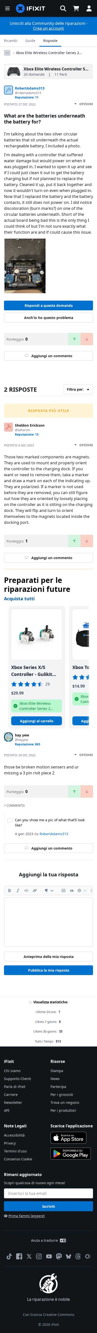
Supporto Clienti (17, 1078)
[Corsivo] (18, 890)
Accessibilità (14, 1135)
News (55, 1078)
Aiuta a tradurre (44, 1240)
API (6, 1110)
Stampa (56, 1070)
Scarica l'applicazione (71, 1126)
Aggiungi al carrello (36, 721)
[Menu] (7, 8)
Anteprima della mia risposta (49, 956)
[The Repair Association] (88, 1256)
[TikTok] (9, 1256)
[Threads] (78, 1256)
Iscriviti (48, 1206)
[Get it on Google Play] (70, 1154)
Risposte (50, 40)
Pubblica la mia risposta (48, 970)
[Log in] (89, 8)
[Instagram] (39, 1256)
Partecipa (58, 1086)
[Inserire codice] (26, 890)
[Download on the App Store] (68, 1138)
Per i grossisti (61, 1094)
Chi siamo (12, 1070)
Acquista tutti (19, 599)
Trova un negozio (64, 1102)
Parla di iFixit (14, 1086)
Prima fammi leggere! (26, 1215)
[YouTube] (49, 1256)
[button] (63, 8)
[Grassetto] (9, 890)
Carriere (11, 1094)
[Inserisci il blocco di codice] (63, 890)
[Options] (7, 53)
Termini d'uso (15, 1151)
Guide (30, 40)
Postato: (20, 104)
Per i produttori (63, 1110)
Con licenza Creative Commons (48, 1314)
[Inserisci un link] (35, 890)
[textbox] (48, 922)
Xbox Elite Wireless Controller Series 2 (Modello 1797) (47, 52)
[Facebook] (19, 1256)
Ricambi (10, 40)
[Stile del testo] (49, 890)
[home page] (30, 8)
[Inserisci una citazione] (72, 890)
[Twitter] (29, 1256)
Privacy (10, 1143)
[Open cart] (76, 8)
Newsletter (13, 1102)
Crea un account (48, 28)
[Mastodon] (59, 1256)
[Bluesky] (68, 1256)
